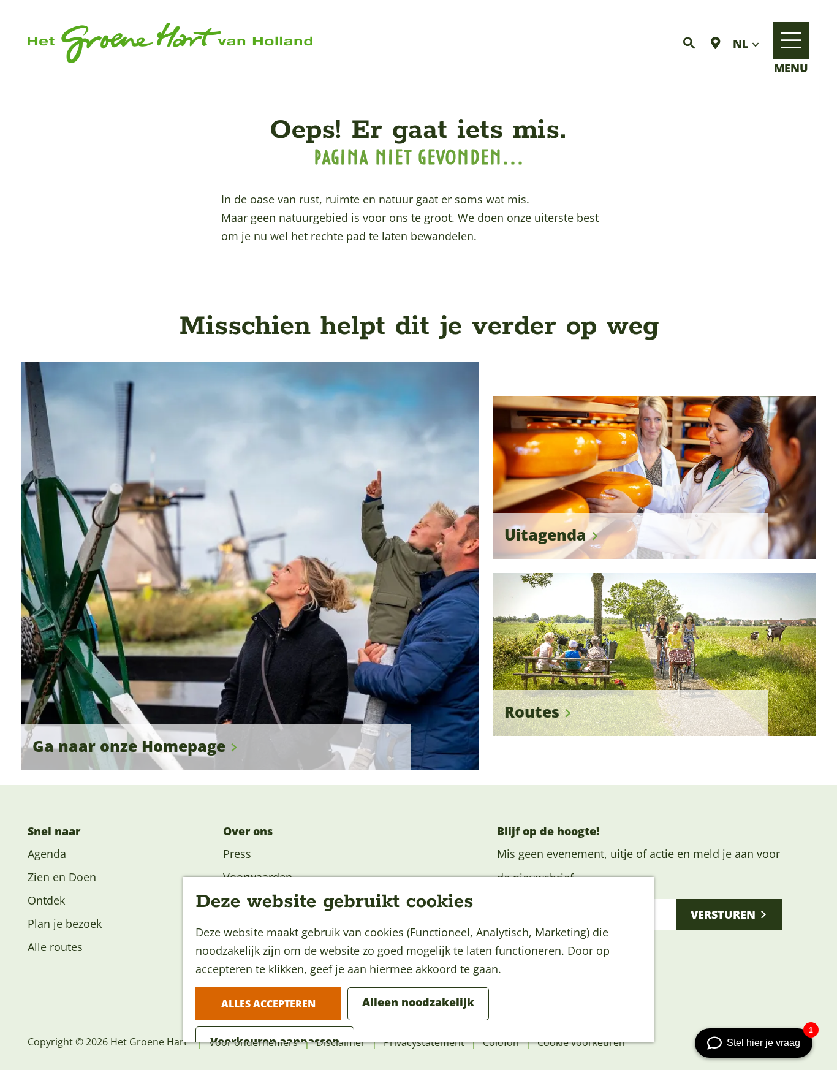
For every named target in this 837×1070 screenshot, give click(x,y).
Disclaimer (340, 1042)
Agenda (47, 853)
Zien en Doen (62, 877)
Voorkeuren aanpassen (274, 1041)
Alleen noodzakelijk (418, 1002)
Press (237, 853)
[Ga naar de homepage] (170, 43)
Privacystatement (424, 1042)
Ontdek (46, 900)
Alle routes (55, 946)
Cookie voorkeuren (581, 1042)
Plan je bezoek (65, 923)
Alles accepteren (268, 1004)
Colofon (501, 1042)
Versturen (723, 914)
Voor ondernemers (253, 1042)
